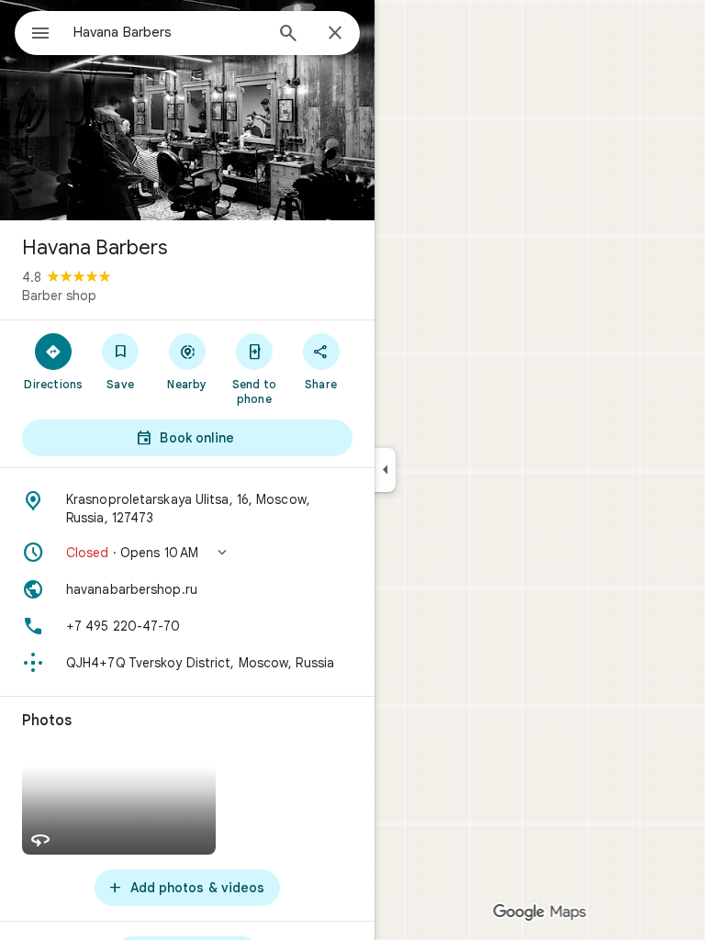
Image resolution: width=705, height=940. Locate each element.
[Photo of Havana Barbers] (187, 110)
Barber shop (59, 295)
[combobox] (168, 32)
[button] (187, 552)
